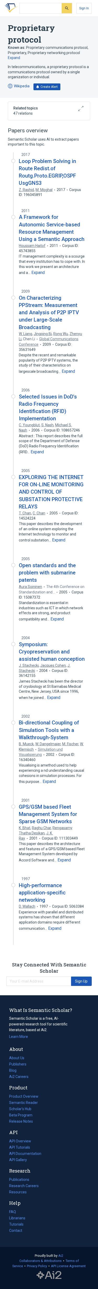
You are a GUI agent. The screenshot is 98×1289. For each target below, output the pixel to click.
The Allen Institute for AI (49, 1275)
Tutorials (16, 1224)
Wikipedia (19, 86)
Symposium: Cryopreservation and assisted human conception (52, 651)
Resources (18, 1192)
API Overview (20, 1141)
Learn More (18, 1037)
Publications (19, 1180)
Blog (15, 1071)
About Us (16, 1058)
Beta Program (20, 1115)
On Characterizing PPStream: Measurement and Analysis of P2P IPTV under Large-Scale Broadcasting (49, 312)
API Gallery (18, 1160)
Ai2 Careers (18, 1077)
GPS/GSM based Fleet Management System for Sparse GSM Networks (48, 814)
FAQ (12, 1212)
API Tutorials (19, 1147)
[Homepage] (10, 8)
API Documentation (25, 1154)
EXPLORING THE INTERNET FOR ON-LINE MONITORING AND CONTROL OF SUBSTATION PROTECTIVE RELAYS (51, 492)
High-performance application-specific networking (42, 892)
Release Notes (21, 1121)
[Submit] (67, 8)
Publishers (17, 1064)
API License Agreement (68, 1266)
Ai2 (60, 1256)
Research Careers (24, 1186)
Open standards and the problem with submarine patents (47, 572)
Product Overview (23, 1096)
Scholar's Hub (20, 1109)
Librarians (17, 1218)
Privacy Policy (37, 1266)
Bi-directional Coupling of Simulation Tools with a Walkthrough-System (49, 729)
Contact (15, 1230)
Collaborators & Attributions (40, 1261)
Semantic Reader (23, 1103)
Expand (14, 58)
